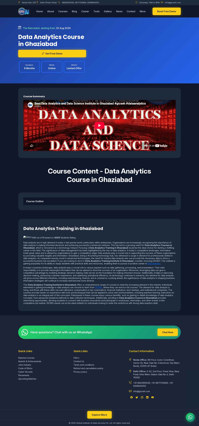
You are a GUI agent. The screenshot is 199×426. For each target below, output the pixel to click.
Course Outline (35, 201)
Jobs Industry (24, 365)
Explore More (99, 414)
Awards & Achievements (29, 361)
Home (39, 11)
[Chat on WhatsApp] (190, 417)
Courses (62, 11)
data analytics (154, 263)
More (143, 11)
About (50, 11)
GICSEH (98, 287)
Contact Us (79, 361)
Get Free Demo (53, 53)
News (119, 11)
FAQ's (76, 358)
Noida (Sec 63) (29, 2)
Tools (96, 11)
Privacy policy (80, 372)
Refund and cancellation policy (88, 368)
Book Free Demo (166, 11)
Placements (23, 375)
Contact (131, 11)
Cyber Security (25, 372)
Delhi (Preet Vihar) (48, 2)
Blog (74, 11)
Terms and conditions (84, 365)
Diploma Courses (26, 358)
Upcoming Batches (27, 379)
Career (85, 11)
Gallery (108, 11)
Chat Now (167, 332)
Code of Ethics (25, 368)
